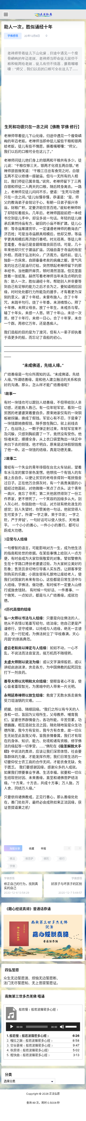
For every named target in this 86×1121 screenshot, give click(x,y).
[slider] (71, 1026)
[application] (43, 1026)
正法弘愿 (54, 1093)
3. (30, 1045)
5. (28, 1055)
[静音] (62, 1027)
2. (30, 1040)
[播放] (11, 1027)
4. (28, 1050)
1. (28, 1035)
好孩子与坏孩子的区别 (66, 884)
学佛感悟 (12, 35)
